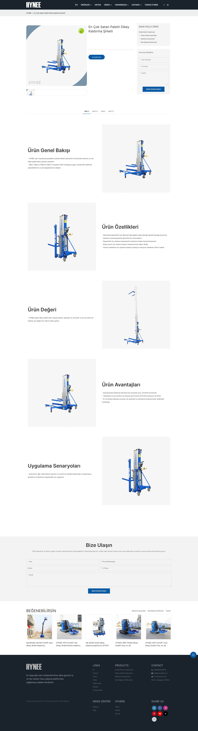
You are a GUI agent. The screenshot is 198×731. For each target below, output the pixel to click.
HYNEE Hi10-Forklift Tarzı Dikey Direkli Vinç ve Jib (156, 644)
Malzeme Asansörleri (139, 611)
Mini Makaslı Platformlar (156, 611)
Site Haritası (64, 701)
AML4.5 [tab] (95, 111)
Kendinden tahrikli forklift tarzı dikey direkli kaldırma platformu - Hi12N (39, 644)
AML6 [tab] (103, 111)
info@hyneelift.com (160, 673)
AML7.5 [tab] (111, 111)
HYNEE (28, 13)
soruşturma (96, 57)
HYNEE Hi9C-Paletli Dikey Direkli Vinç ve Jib (126, 644)
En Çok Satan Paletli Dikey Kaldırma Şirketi (49, 13)
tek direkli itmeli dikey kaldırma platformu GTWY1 (97, 644)
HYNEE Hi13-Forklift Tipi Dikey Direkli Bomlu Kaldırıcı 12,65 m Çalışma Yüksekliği (68, 644)
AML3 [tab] (86, 111)
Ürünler (168, 611)
